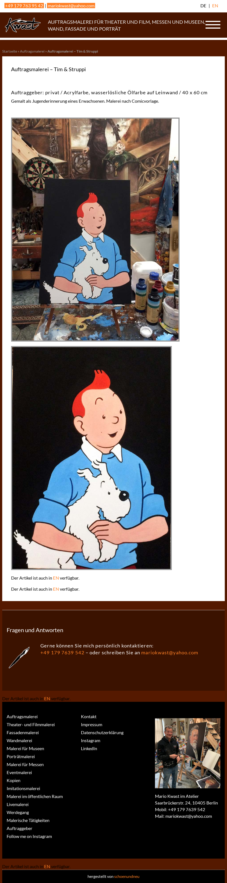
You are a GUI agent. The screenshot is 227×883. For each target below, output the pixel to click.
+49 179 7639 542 (62, 652)
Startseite (9, 51)
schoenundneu (126, 876)
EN (215, 5)
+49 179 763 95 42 (24, 5)
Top (216, 872)
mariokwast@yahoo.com (71, 5)
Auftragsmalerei (32, 51)
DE (203, 5)
